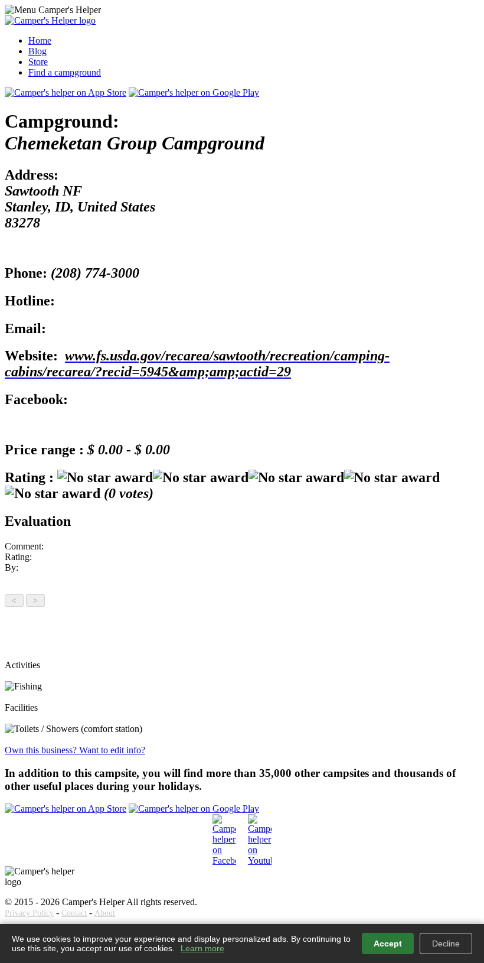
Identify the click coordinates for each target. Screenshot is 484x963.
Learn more (202, 948)
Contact (74, 913)
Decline (446, 943)
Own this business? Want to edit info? (75, 750)
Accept (388, 943)
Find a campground (64, 72)
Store (38, 62)
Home (39, 40)
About (104, 913)
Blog (37, 51)
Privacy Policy (29, 913)
